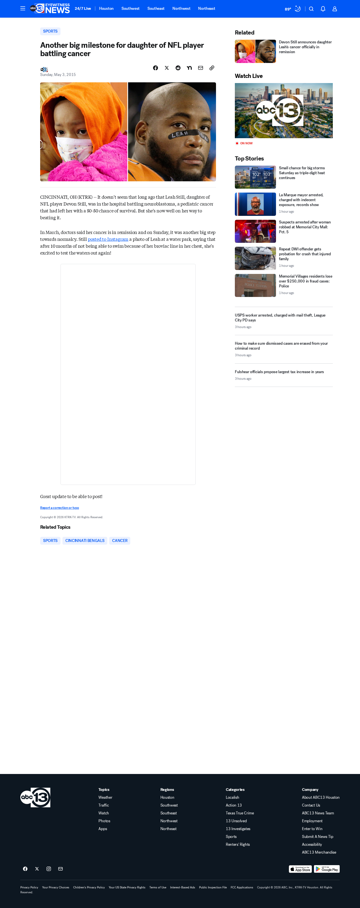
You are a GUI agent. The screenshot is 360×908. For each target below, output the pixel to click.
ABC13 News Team (318, 813)
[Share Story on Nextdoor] (189, 68)
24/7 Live (83, 8)
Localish (232, 797)
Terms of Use (157, 887)
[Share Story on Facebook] (155, 68)
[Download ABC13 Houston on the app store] (300, 869)
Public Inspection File (213, 887)
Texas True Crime (240, 813)
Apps (102, 829)
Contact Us (311, 805)
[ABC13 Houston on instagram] (49, 869)
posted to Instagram (108, 239)
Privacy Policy (29, 887)
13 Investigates (238, 829)
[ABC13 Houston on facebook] (25, 869)
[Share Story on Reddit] (178, 68)
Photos (104, 821)
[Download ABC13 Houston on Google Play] (327, 869)
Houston (106, 8)
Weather (105, 797)
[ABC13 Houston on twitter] (37, 869)
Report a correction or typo (59, 507)
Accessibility (312, 845)
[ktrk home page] (35, 797)
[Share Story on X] (167, 68)
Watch (103, 813)
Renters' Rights (238, 845)
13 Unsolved (236, 821)
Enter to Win (312, 829)
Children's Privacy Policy (89, 887)
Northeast (206, 8)
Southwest (130, 8)
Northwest (181, 8)
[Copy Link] (212, 68)
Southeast (156, 8)
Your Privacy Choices (55, 887)
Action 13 (234, 805)
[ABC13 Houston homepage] (50, 8)
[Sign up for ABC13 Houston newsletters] (60, 869)
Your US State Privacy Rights (127, 887)
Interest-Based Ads (182, 887)
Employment (312, 821)
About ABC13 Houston (321, 797)
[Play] (284, 110)
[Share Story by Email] (200, 68)
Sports (231, 837)
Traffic (103, 805)
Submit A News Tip (317, 837)
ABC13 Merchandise (319, 852)
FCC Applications (242, 887)
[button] (23, 8)
